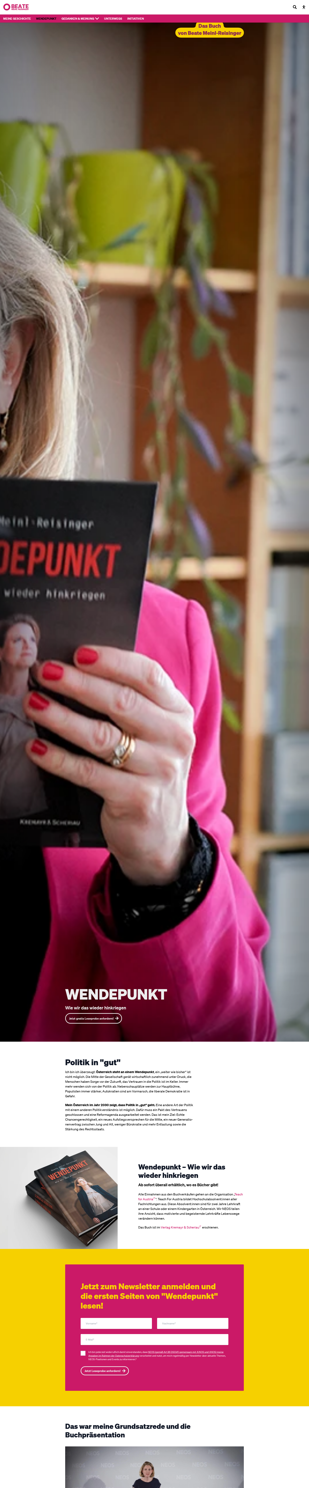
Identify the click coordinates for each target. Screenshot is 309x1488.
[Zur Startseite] (16, 7)
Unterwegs (113, 18)
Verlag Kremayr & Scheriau (180, 1227)
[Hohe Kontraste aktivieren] (304, 7)
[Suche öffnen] (295, 7)
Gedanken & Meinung (77, 18)
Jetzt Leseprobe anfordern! (102, 1371)
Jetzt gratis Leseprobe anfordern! (91, 1018)
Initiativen (135, 18)
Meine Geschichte (17, 18)
